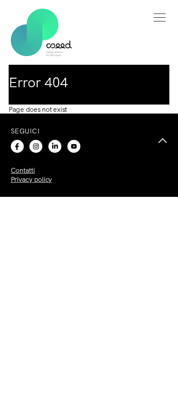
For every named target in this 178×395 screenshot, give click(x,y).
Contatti (23, 170)
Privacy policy (31, 179)
